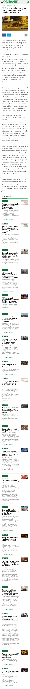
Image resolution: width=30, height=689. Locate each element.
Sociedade (5, 5)
